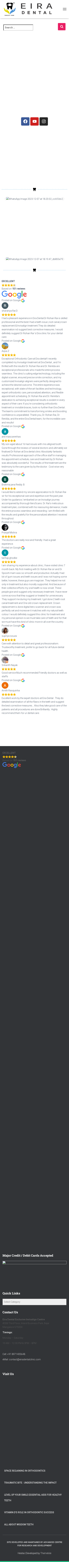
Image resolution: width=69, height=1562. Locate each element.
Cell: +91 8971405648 (14, 1354)
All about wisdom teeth (18, 1524)
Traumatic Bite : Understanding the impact (30, 1482)
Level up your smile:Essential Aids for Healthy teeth (33, 1497)
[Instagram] (44, 121)
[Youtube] (34, 121)
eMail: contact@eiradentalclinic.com (22, 1359)
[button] (5, 199)
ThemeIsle (45, 1553)
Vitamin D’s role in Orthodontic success (29, 1512)
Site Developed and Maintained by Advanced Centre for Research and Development (34, 1544)
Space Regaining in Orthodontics (24, 1470)
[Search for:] (30, 30)
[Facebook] (25, 121)
